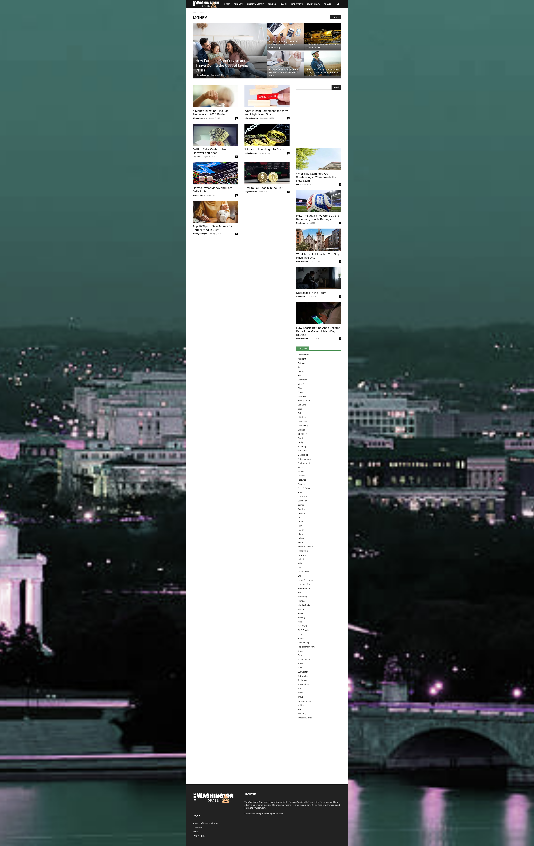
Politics (301, 638)
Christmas (302, 421)
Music (300, 621)
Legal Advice (303, 571)
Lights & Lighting (305, 580)
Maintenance (304, 588)
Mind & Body (304, 605)
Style (300, 667)
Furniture (302, 496)
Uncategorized (304, 701)
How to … (302, 555)
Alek (298, 184)
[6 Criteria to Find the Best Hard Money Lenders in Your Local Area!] (285, 61)
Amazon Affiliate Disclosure (205, 823)
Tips (300, 688)
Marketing (302, 596)
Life (299, 575)
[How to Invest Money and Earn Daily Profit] (215, 173)
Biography (302, 379)
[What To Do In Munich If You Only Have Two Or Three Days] (318, 240)
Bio (299, 375)
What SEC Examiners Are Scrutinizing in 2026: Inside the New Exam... (316, 177)
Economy (302, 446)
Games (301, 505)
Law (299, 567)
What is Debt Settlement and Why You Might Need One (266, 112)
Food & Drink (304, 488)
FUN (300, 492)
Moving (301, 617)
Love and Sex (304, 584)
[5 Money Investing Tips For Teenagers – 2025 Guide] (215, 96)
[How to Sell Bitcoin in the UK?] (267, 173)
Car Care (302, 404)
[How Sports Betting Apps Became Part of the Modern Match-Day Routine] (318, 313)
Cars (300, 409)
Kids (300, 563)
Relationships (304, 642)
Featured (302, 480)
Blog (300, 388)
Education (302, 450)
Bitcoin (301, 384)
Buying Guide (304, 400)
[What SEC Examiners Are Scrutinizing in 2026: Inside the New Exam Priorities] (318, 159)
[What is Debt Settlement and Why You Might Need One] (267, 96)
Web (300, 709)
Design (301, 442)
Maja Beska (197, 157)
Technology (313, 4)
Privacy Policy (199, 835)
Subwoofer (303, 671)
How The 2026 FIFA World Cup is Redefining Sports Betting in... (317, 217)
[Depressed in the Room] (318, 278)
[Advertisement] (318, 119)
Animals (301, 363)
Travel (327, 4)
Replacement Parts (306, 646)
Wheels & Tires (305, 717)
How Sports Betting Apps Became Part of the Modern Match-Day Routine (318, 331)
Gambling (302, 500)
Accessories (303, 354)
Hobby (301, 538)
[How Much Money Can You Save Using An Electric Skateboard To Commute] (322, 63)
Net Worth (297, 4)
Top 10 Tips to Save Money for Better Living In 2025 (212, 228)
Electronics (303, 454)
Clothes (301, 429)
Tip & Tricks (303, 684)
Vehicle (301, 705)
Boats (300, 392)
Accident (302, 358)
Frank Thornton (302, 261)
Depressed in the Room (311, 292)
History (301, 534)
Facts (300, 467)
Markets (301, 601)
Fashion (301, 475)
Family (301, 471)
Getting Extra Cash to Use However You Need (209, 151)
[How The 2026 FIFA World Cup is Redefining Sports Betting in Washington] (318, 201)
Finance (301, 484)
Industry (302, 559)
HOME (227, 4)
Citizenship (303, 425)
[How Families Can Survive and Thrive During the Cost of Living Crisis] (230, 55)
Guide (300, 521)
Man (300, 592)
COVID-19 (302, 434)
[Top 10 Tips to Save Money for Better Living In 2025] (215, 212)
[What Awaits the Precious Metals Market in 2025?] (322, 33)
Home (195, 12)
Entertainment (255, 4)
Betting (301, 371)
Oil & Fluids (303, 630)
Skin (300, 655)
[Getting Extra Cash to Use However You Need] (215, 135)
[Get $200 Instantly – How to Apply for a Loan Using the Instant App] (285, 33)
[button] (338, 4)
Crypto (301, 438)
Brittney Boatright (202, 75)
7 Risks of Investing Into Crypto (264, 149)
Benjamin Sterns (250, 153)
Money (301, 609)
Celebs (301, 413)
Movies (301, 613)
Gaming (272, 4)
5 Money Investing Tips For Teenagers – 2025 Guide (210, 112)
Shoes (300, 651)
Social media (304, 659)
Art (299, 367)
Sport (300, 663)
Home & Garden (305, 546)
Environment (304, 463)
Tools (300, 692)
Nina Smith (300, 223)
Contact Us (198, 827)
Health (283, 4)
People (301, 634)
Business (238, 4)
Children (302, 417)
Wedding (302, 713)
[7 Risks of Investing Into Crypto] (267, 135)
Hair (300, 525)
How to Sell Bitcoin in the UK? (263, 188)
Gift (299, 517)
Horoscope (303, 550)
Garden (301, 513)
